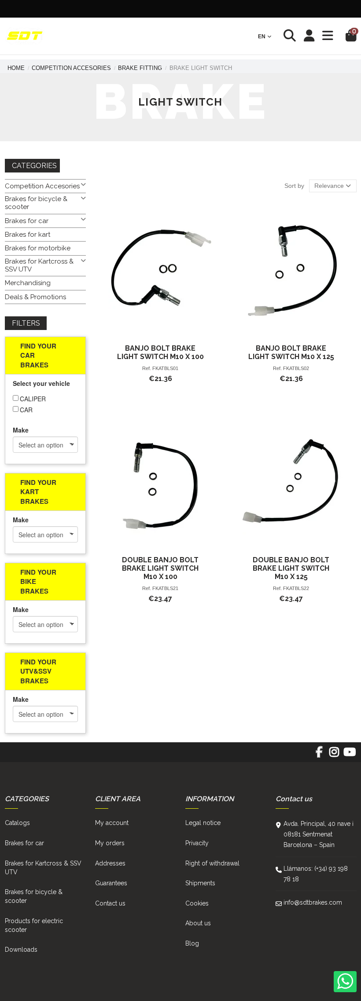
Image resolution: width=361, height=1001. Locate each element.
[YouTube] (349, 755)
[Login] (309, 36)
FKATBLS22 (296, 588)
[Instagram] (334, 755)
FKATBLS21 (165, 588)
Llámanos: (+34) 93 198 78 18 (316, 874)
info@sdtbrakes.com (313, 902)
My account (112, 822)
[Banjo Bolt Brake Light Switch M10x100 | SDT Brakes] (160, 270)
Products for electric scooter (34, 925)
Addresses (110, 863)
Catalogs (17, 822)
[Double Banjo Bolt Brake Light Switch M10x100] (160, 482)
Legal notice (203, 822)
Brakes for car (26, 221)
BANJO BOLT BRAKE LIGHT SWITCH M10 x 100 (160, 352)
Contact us (110, 903)
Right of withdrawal (212, 863)
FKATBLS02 (296, 368)
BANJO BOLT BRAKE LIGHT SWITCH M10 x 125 (291, 352)
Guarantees (111, 883)
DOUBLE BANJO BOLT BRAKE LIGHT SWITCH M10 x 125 (291, 568)
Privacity (197, 843)
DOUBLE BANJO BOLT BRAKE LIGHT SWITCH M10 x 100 (160, 568)
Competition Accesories (42, 186)
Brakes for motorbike (37, 248)
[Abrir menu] (327, 36)
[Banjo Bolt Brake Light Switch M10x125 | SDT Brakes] (291, 270)
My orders (110, 843)
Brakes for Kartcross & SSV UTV (39, 265)
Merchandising (28, 283)
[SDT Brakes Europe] (24, 36)
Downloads (21, 949)
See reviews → (276, 8)
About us (198, 923)
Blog (192, 943)
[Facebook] (319, 755)
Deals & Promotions (35, 297)
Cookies (197, 903)
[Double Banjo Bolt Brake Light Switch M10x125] (291, 482)
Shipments (200, 883)
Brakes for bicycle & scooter (36, 203)
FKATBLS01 (165, 368)
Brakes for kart (27, 234)
